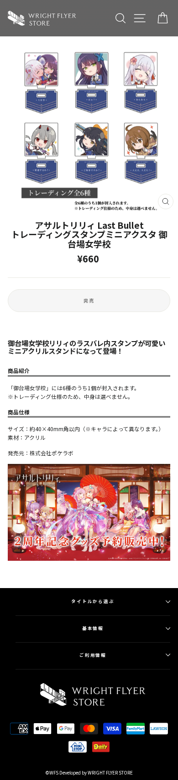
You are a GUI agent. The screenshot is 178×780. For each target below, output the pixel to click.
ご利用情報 (93, 655)
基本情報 (93, 628)
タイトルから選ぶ (93, 601)
